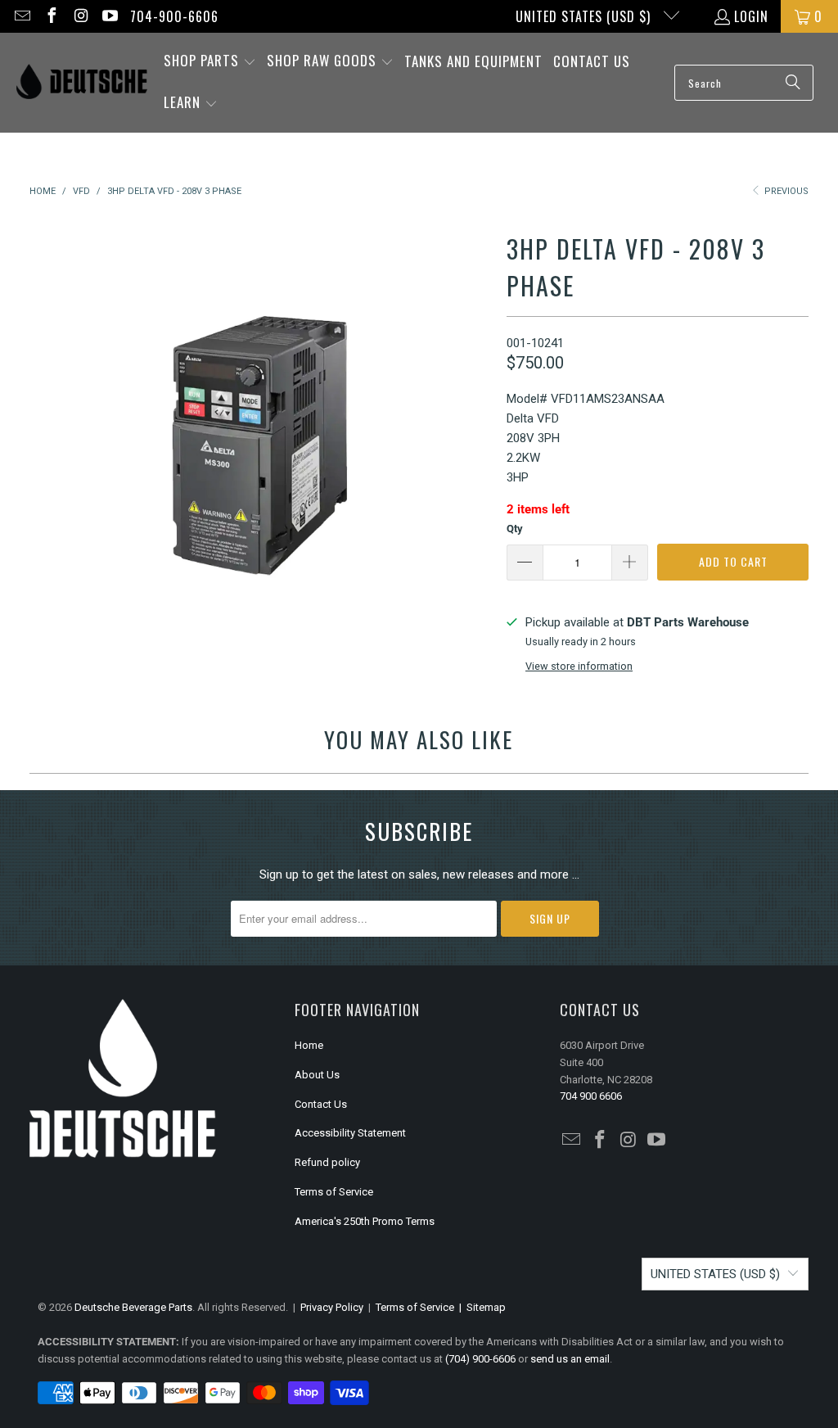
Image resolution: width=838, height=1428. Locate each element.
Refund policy (327, 1162)
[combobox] (743, 83)
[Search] (793, 83)
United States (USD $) (585, 16)
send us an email (570, 1359)
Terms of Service (334, 1192)
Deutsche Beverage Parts (133, 1307)
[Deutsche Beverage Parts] (81, 83)
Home (309, 1045)
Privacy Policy (331, 1307)
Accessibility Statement (350, 1133)
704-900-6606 (174, 16)
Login (751, 16)
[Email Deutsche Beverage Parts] (21, 16)
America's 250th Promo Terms (365, 1221)
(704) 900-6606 (480, 1359)
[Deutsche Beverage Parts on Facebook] (51, 16)
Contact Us (321, 1104)
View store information (579, 666)
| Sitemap (480, 1307)
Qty (515, 528)
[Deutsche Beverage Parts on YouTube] (110, 16)
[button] (210, 62)
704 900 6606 (591, 1096)
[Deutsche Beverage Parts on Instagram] (80, 16)
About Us (317, 1075)
